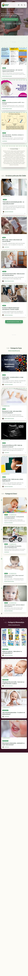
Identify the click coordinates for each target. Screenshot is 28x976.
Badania (20, 23)
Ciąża (3, 23)
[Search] (21, 5)
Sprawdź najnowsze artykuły (13, 321)
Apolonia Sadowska (8, 522)
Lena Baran (4, 141)
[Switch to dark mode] (24, 5)
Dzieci (15, 23)
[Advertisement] (14, 42)
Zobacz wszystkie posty (14, 350)
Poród (3, 26)
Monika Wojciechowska (7, 76)
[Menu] (18, 5)
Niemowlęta (9, 23)
